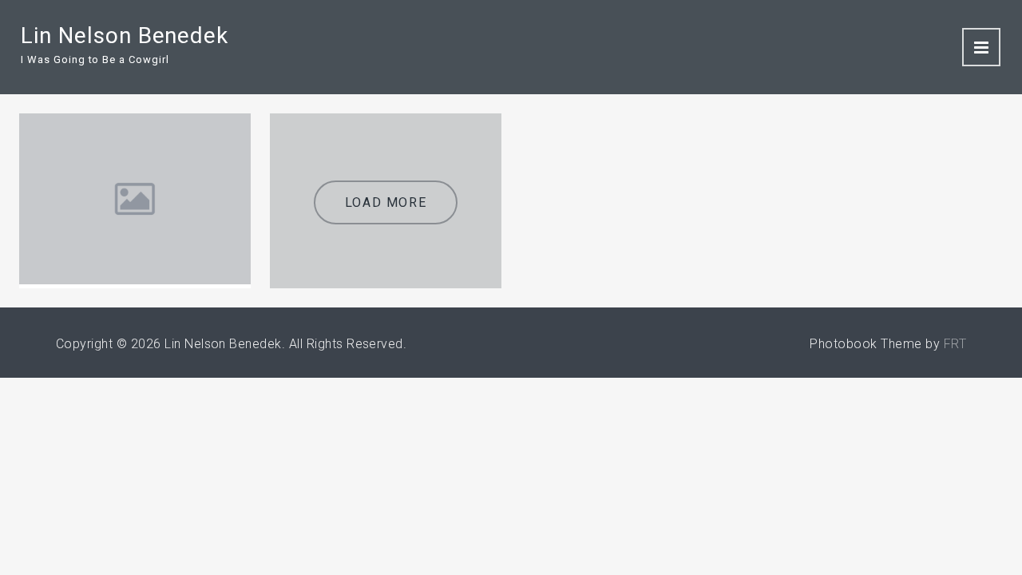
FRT (955, 343)
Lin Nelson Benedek (124, 35)
